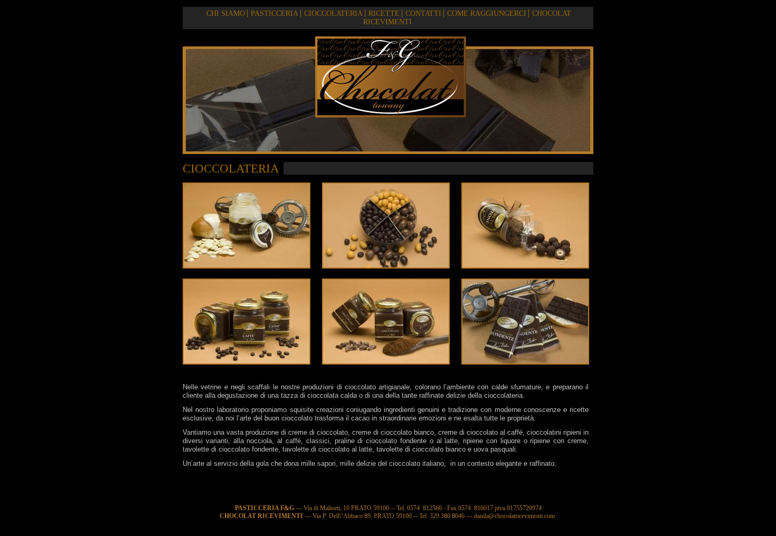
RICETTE (384, 13)
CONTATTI (423, 13)
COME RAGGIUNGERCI (486, 13)
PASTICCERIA (274, 13)
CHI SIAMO (225, 13)
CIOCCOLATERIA (333, 13)
